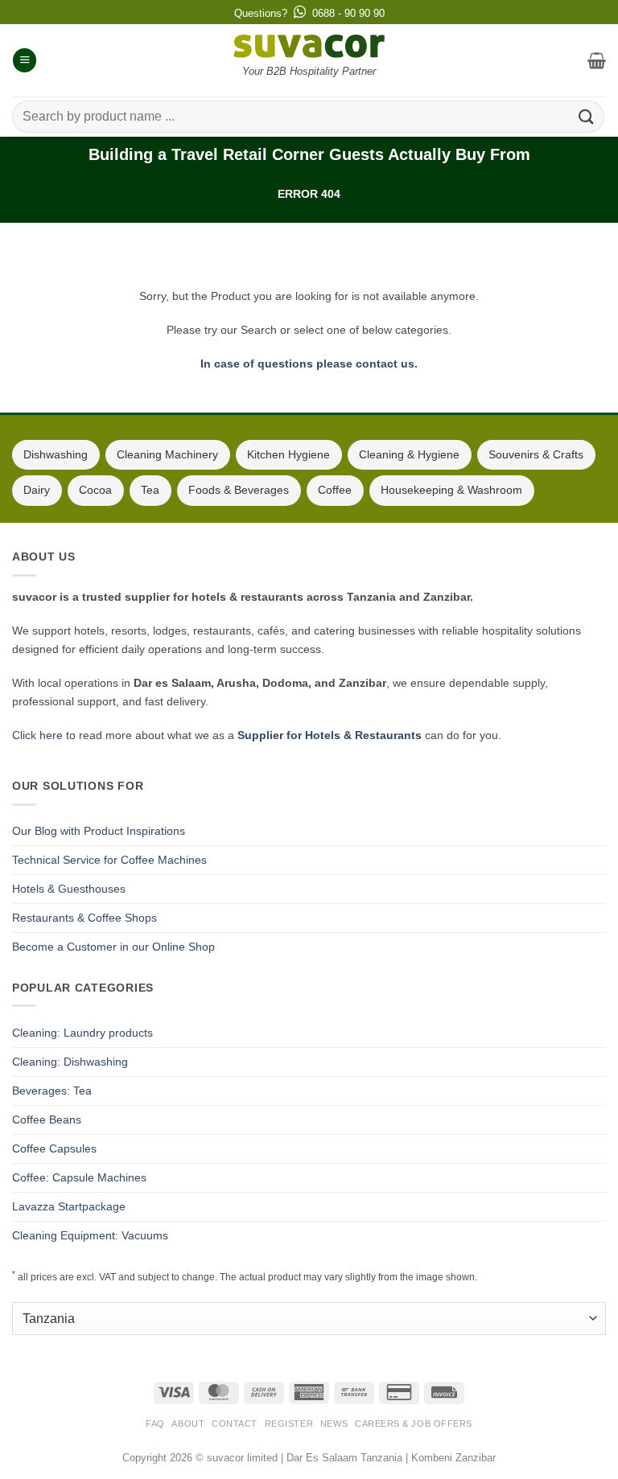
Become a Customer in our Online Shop (113, 946)
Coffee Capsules (54, 1148)
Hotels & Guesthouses (69, 888)
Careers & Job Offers (413, 1423)
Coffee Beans (46, 1119)
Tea (150, 489)
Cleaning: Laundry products (82, 1032)
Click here (37, 735)
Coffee (335, 489)
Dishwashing (55, 454)
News (334, 1423)
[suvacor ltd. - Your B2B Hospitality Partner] (309, 46)
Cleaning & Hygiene (409, 454)
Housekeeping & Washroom (451, 489)
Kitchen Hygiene (288, 454)
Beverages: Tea (52, 1090)
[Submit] (587, 116)
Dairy (36, 489)
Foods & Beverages (238, 489)
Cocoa (95, 489)
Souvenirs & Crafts (535, 454)
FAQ (155, 1423)
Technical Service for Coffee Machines (109, 859)
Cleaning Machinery (167, 454)
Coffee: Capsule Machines (79, 1177)
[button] (24, 60)
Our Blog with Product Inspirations (98, 830)
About (187, 1423)
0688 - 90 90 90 (348, 13)
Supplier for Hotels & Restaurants (329, 735)
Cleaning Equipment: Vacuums (90, 1235)
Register (289, 1423)
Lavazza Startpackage (69, 1206)
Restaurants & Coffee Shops (84, 917)
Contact (235, 1423)
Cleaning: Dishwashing (70, 1061)
